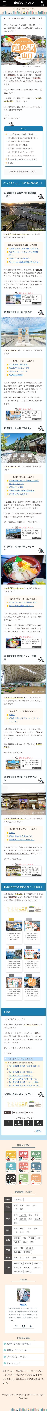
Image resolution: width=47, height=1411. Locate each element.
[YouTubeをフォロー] (30, 1326)
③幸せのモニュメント (18, 371)
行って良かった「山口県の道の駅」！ (22, 134)
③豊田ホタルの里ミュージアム (21, 840)
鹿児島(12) (18, 1271)
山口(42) (27, 1252)
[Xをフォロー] (16, 1326)
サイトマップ (13, 1363)
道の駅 (30, 1112)
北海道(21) (18, 1199)
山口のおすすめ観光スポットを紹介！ (22, 159)
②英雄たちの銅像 (16, 487)
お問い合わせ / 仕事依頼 (19, 1344)
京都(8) (17, 1238)
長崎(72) (37, 1263)
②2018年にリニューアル (19, 368)
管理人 (23, 1305)
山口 (8, 1112)
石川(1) (23, 1215)
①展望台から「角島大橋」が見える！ (24, 248)
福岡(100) (18, 1263)
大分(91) (27, 1267)
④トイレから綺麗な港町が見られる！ (24, 262)
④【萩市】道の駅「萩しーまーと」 (21, 148)
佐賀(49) (28, 1263)
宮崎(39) (36, 1267)
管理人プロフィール (17, 1350)
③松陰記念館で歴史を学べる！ (21, 491)
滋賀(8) (17, 1242)
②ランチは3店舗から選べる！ (21, 606)
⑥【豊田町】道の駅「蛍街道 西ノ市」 (22, 155)
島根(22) (17, 1252)
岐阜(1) (38, 1219)
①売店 (12, 715)
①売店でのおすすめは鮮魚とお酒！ (23, 602)
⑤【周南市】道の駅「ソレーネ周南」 (21, 152)
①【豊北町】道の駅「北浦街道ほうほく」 (23, 138)
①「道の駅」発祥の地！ (19, 365)
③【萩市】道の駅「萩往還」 (18, 145)
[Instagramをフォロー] (23, 1326)
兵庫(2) (31, 1238)
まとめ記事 (20, 1112)
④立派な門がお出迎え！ (19, 494)
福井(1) (23, 1219)
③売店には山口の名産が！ (20, 259)
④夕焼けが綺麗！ (16, 375)
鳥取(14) (29, 1248)
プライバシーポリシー (18, 1357)
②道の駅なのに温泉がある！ (21, 836)
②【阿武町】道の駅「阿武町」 (19, 141)
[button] (38, 1123)
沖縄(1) (28, 1271)
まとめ (10, 163)
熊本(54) (17, 1267)
